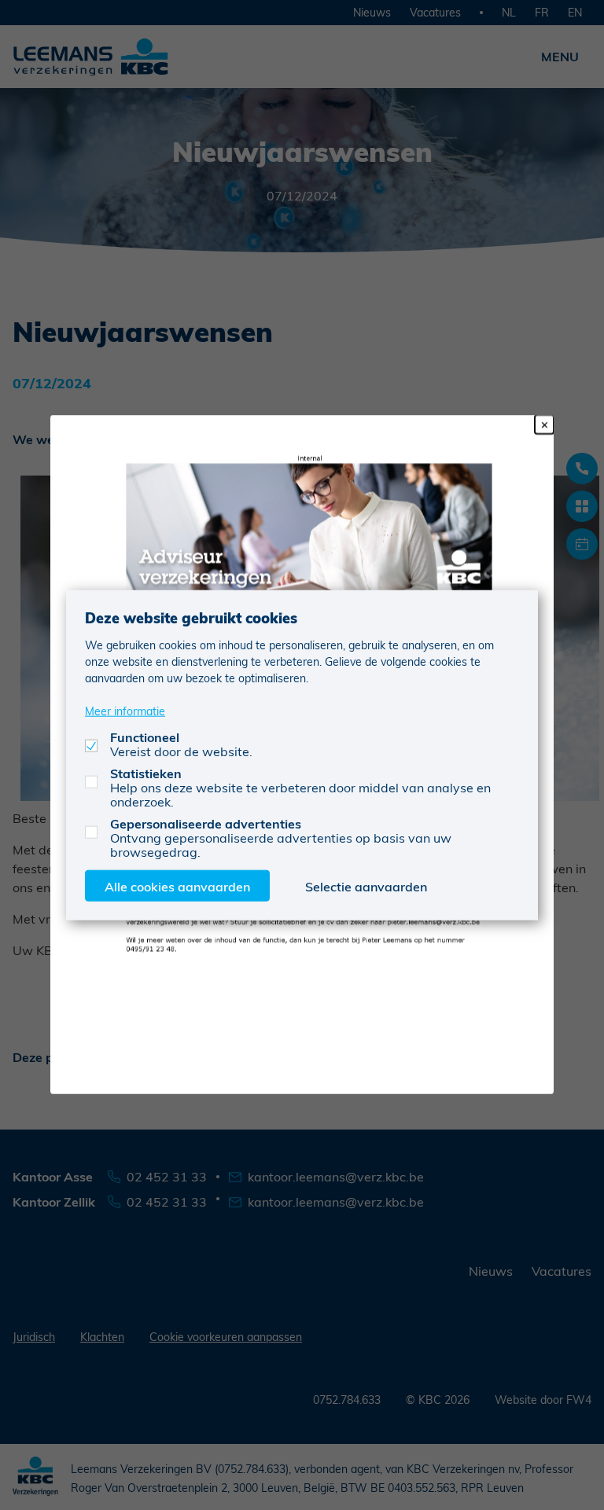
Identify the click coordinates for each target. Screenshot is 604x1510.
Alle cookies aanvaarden (177, 886)
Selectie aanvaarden (366, 886)
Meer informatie (125, 711)
